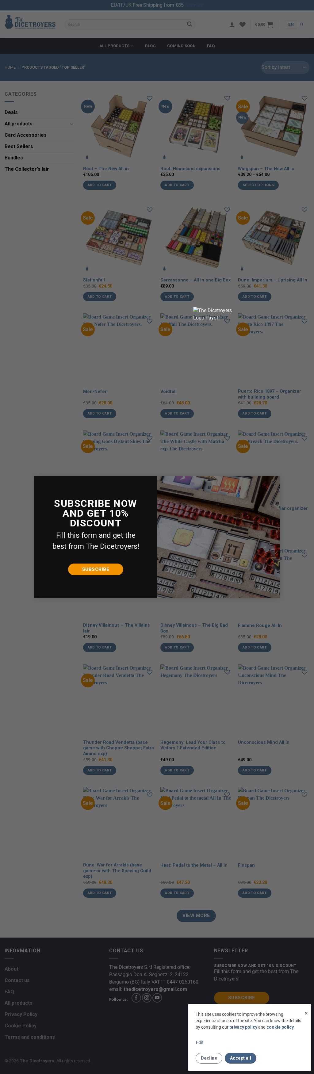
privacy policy (243, 1027)
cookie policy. (280, 1027)
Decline (209, 1058)
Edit (200, 1042)
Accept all (240, 1058)
